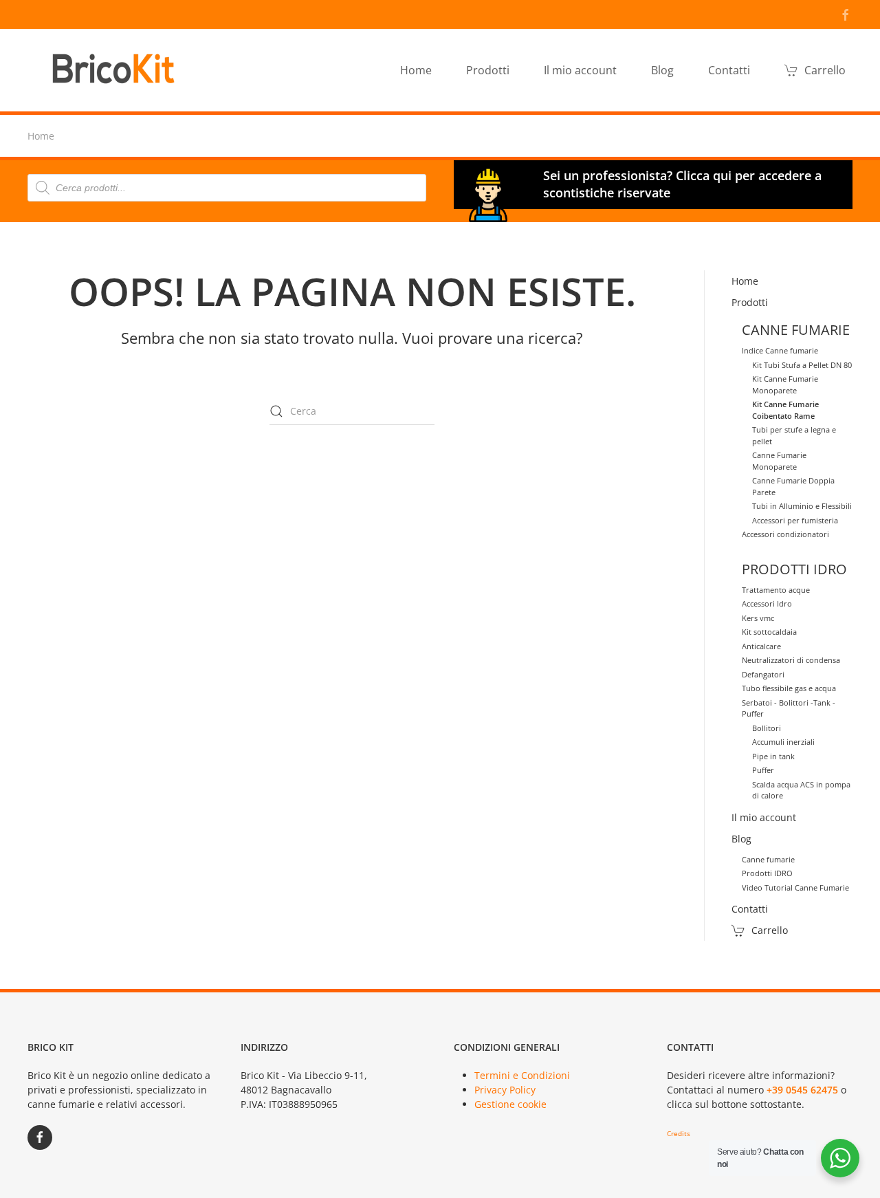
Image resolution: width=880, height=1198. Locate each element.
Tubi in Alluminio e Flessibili (802, 506)
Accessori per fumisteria (795, 520)
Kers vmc (758, 618)
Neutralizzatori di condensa (791, 660)
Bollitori (766, 728)
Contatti (729, 70)
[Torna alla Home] (117, 70)
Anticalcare (761, 646)
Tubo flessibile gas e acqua (789, 688)
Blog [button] (662, 70)
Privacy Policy (505, 1089)
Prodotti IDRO (767, 873)
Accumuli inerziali (783, 742)
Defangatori (763, 674)
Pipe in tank (773, 756)
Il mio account (580, 70)
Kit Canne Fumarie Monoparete (785, 384)
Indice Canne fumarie (780, 350)
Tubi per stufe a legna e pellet (794, 435)
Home (416, 70)
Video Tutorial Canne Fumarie (795, 887)
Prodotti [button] (487, 70)
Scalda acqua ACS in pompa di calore (801, 790)
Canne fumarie (768, 859)
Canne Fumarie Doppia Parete (793, 486)
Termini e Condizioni (522, 1075)
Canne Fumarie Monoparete (779, 461)
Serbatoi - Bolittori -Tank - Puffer (788, 708)
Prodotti (750, 302)
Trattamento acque (776, 590)
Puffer (763, 770)
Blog (741, 838)
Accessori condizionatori (785, 534)
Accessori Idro (767, 603)
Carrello (825, 70)
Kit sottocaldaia (769, 632)
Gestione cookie (510, 1104)
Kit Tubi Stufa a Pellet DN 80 (802, 365)
